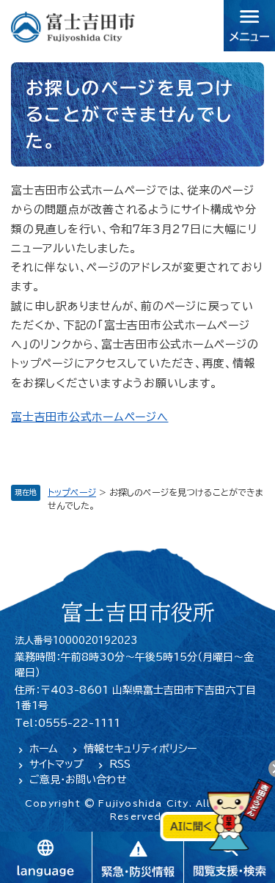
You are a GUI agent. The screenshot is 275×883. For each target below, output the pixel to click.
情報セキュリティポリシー (140, 749)
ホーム (43, 749)
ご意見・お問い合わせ (78, 779)
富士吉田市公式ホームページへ (90, 416)
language (46, 857)
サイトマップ (56, 764)
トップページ (72, 492)
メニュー (249, 25)
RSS (120, 764)
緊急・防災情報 (137, 857)
